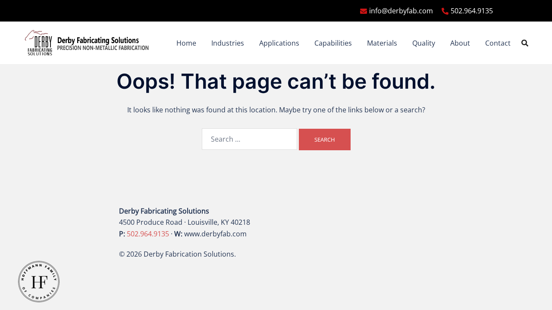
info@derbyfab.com (401, 11)
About (460, 43)
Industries (227, 43)
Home (186, 43)
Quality (423, 43)
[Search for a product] (524, 43)
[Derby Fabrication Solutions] (87, 42)
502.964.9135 (472, 11)
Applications (279, 43)
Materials (382, 43)
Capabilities (333, 43)
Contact (498, 43)
